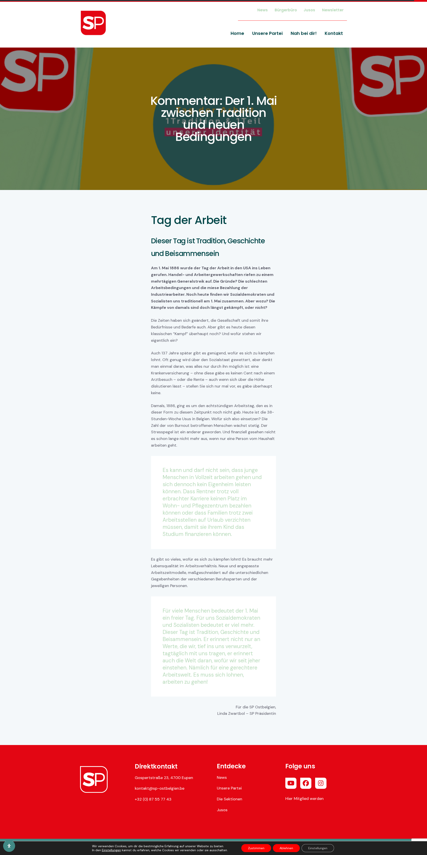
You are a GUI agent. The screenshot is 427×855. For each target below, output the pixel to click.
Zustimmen (256, 848)
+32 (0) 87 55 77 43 (153, 799)
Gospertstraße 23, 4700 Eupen (164, 777)
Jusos (222, 810)
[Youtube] (290, 783)
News (222, 777)
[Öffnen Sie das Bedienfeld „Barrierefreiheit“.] (9, 846)
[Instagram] (320, 783)
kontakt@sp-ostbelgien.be (159, 788)
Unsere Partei (229, 788)
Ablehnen (286, 848)
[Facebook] (305, 783)
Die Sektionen (229, 799)
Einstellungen (111, 850)
